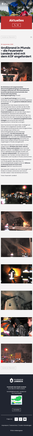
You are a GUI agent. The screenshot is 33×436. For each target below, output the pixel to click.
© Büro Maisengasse (16, 430)
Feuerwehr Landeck (6, 4)
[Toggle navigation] (30, 3)
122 (18, 25)
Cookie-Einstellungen (25, 425)
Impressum (5, 425)
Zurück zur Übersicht (8, 37)
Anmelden (16, 410)
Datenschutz (13, 425)
